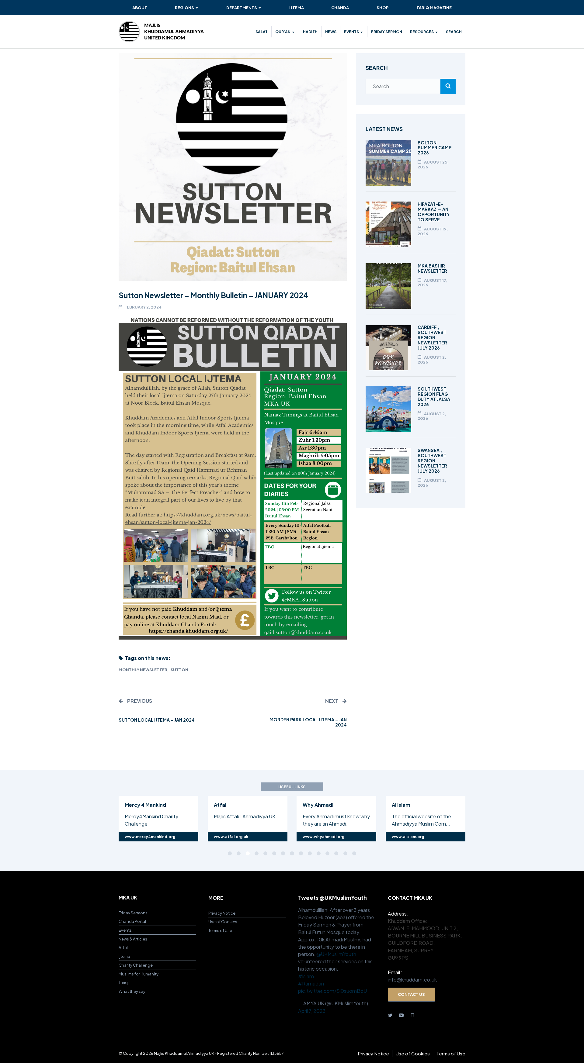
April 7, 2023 (311, 1011)
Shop (383, 7)
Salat (261, 31)
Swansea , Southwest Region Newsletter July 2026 (432, 460)
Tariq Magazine (434, 7)
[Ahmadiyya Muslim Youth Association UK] (161, 31)
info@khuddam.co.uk (412, 979)
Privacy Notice (221, 913)
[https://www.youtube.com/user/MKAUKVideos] (401, 1015)
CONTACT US (411, 994)
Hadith (310, 31)
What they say (132, 991)
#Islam (306, 976)
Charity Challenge (136, 965)
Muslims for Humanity (138, 973)
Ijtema (296, 7)
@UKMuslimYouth (336, 954)
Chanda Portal (132, 921)
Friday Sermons (133, 912)
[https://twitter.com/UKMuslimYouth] (390, 1015)
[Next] (493, 817)
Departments (241, 7)
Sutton (179, 669)
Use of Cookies (222, 921)
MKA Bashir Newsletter (432, 268)
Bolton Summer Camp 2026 (434, 148)
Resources (422, 31)
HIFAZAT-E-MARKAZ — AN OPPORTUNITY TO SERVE (434, 211)
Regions (184, 7)
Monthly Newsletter (143, 669)
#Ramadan (311, 983)
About (139, 7)
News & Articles (133, 938)
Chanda (340, 7)
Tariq (123, 982)
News (330, 31)
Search (454, 31)
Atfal (123, 947)
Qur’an (282, 31)
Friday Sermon (386, 31)
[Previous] (90, 817)
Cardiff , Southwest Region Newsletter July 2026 (432, 337)
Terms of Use (220, 930)
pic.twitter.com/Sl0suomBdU (332, 991)
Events (351, 31)
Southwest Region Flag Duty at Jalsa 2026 (434, 396)
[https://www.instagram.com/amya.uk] (412, 1015)
